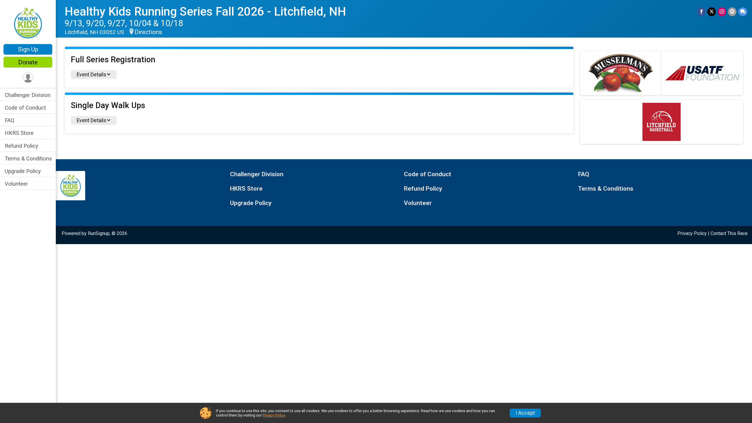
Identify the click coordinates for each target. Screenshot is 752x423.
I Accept (525, 413)
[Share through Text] (742, 11)
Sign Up (28, 49)
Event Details (91, 75)
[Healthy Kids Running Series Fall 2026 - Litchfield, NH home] (28, 22)
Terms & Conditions (28, 158)
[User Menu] (28, 77)
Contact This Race (729, 233)
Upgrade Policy (23, 171)
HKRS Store (19, 133)
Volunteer (16, 184)
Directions (148, 32)
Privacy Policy (692, 233)
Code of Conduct (25, 108)
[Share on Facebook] (701, 11)
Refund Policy (21, 146)
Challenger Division (28, 95)
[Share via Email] (732, 11)
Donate (28, 62)
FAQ (9, 120)
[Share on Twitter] (711, 11)
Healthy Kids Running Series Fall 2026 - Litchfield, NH (205, 12)
